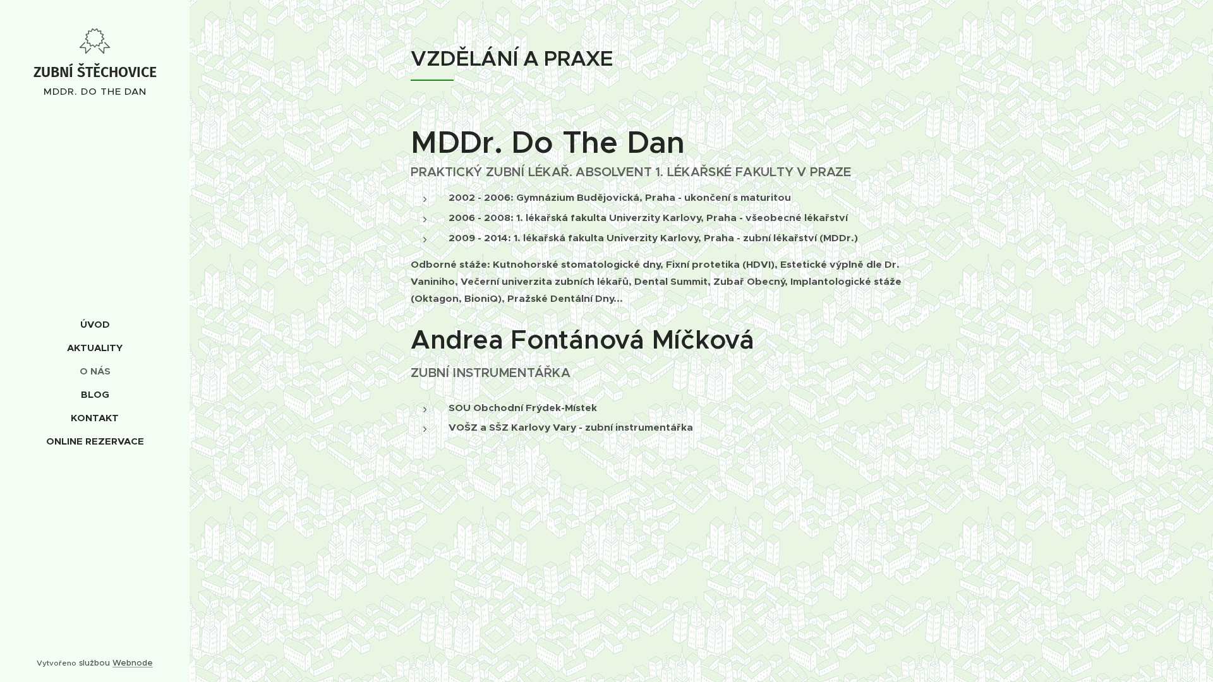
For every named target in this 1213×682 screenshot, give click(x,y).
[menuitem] (95, 324)
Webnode (132, 662)
